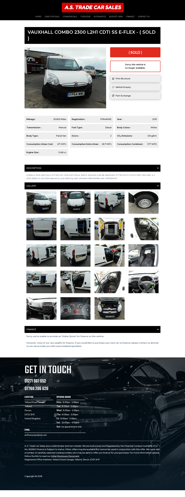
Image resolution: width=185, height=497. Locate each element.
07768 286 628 (36, 388)
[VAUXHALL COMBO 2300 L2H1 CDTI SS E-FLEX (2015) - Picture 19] (110, 319)
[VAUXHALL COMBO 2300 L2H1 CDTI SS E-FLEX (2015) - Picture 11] (110, 266)
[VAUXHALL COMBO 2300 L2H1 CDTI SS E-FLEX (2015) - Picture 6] (75, 240)
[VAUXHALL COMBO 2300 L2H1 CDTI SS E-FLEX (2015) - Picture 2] (75, 213)
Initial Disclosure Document (65, 456)
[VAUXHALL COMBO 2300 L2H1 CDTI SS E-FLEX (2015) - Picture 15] (110, 292)
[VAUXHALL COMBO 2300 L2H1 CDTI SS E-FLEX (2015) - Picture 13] (41, 292)
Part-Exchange (123, 96)
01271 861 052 (35, 381)
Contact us (144, 17)
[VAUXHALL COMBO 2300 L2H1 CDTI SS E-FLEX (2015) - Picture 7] (110, 240)
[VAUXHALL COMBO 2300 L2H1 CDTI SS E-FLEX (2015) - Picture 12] (143, 266)
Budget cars (116, 17)
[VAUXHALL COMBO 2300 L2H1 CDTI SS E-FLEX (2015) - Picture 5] (41, 240)
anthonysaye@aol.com (36, 435)
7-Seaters (85, 17)
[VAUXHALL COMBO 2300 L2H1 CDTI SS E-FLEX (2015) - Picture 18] (75, 319)
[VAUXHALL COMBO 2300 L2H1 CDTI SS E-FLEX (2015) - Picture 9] (41, 266)
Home (38, 17)
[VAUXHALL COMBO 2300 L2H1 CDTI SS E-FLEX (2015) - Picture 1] (41, 213)
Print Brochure (123, 78)
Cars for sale (52, 17)
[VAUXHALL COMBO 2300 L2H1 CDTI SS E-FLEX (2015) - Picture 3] (110, 213)
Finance (130, 17)
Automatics (100, 17)
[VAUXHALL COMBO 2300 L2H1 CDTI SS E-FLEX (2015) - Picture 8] (143, 240)
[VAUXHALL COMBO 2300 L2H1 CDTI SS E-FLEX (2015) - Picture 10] (75, 266)
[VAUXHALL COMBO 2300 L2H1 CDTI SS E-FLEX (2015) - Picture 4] (143, 213)
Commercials (70, 17)
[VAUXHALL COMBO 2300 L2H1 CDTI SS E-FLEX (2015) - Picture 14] (75, 292)
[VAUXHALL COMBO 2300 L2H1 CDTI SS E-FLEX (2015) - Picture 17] (41, 319)
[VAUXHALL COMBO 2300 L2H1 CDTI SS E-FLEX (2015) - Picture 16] (143, 292)
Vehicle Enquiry (123, 87)
